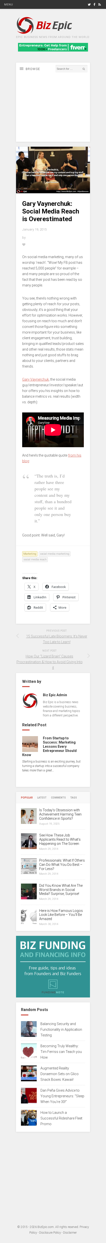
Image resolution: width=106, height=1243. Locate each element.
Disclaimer (70, 1232)
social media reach (35, 559)
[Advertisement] (53, 111)
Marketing (29, 553)
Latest (42, 798)
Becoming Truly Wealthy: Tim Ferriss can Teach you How (61, 1051)
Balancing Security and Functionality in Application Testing (61, 1029)
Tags (73, 798)
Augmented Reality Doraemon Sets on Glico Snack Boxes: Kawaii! (59, 1074)
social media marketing (54, 553)
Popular (27, 798)
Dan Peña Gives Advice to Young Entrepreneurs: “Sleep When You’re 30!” (62, 1096)
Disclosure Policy (50, 1232)
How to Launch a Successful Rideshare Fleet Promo (61, 1118)
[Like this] (24, 245)
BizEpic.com (45, 1227)
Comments (58, 798)
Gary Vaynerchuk (35, 379)
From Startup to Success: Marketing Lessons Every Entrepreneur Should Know (49, 746)
